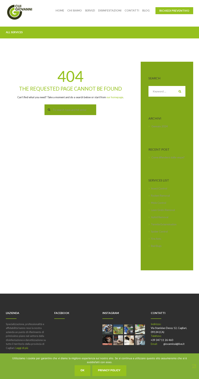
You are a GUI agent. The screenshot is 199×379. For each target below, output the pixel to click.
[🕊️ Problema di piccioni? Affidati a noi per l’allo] (107, 329)
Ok (82, 370)
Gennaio (159, 126)
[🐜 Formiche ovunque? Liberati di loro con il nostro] (140, 329)
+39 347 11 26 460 (162, 340)
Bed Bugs (156, 245)
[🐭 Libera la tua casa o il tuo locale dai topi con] (129, 340)
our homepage (114, 97)
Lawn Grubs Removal (163, 210)
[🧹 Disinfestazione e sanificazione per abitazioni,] (140, 340)
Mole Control (158, 202)
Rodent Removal (160, 195)
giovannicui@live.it (173, 343)
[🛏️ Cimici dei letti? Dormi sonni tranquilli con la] (118, 340)
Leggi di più (22, 348)
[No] (194, 366)
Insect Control (159, 188)
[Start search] (48, 109)
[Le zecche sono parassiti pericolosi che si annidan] (118, 329)
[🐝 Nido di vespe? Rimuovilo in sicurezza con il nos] (107, 340)
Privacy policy (109, 370)
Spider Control (159, 231)
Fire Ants (156, 238)
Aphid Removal (159, 217)
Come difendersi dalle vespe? (168, 157)
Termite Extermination (163, 224)
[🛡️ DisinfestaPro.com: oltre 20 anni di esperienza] (129, 329)
